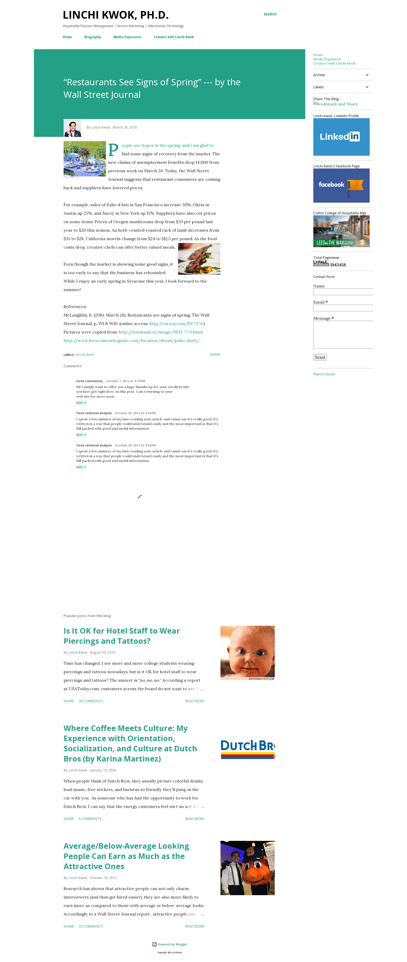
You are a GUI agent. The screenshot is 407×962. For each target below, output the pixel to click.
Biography (92, 37)
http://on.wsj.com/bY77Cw (176, 323)
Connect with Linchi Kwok (174, 37)
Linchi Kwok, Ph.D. (116, 14)
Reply (81, 403)
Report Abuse (324, 374)
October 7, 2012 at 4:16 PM (125, 381)
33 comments (91, 926)
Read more (194, 701)
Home (67, 37)
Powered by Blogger (172, 944)
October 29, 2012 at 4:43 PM (135, 413)
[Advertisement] (135, 560)
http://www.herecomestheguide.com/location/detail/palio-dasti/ (131, 340)
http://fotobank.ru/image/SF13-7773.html (160, 332)
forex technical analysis (94, 413)
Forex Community (89, 381)
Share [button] (215, 354)
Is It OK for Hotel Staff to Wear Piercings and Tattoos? (122, 635)
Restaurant (85, 355)
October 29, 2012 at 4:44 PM (135, 445)
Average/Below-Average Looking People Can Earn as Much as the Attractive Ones (126, 856)
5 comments (90, 818)
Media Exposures (127, 37)
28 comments (91, 701)
